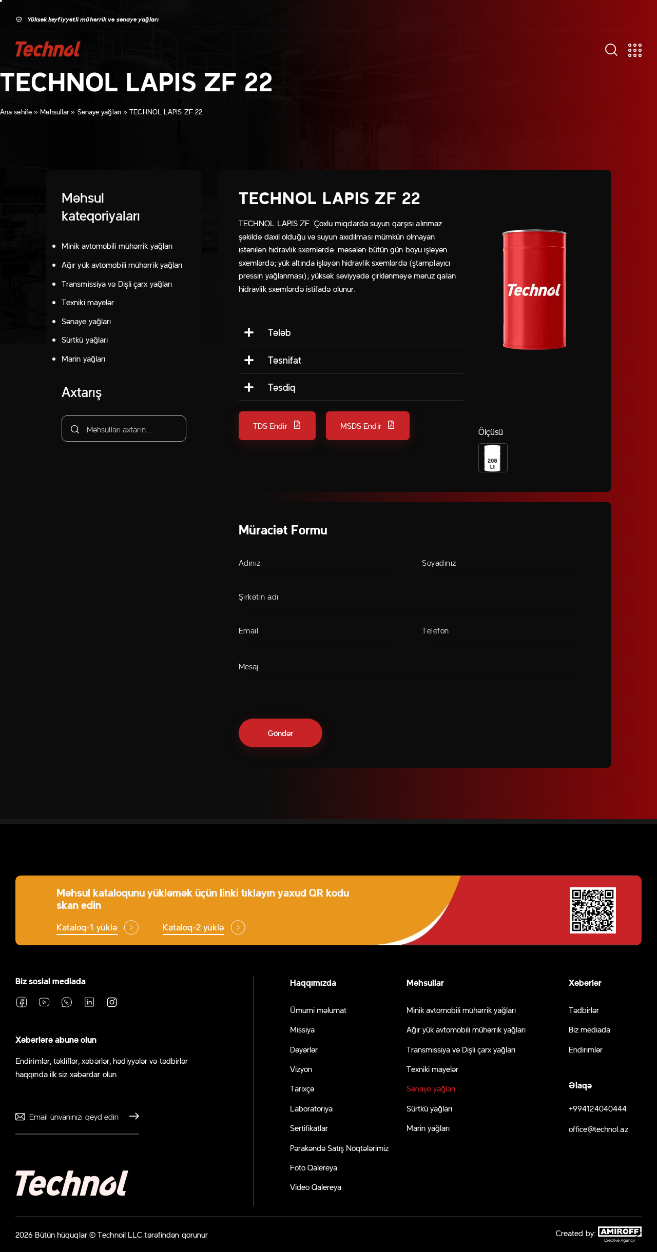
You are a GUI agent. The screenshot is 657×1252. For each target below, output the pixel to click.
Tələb (279, 332)
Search (74, 429)
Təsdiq (282, 386)
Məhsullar (54, 111)
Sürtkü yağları (85, 339)
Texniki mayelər (88, 301)
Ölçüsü (491, 431)
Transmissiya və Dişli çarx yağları (117, 283)
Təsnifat (285, 359)
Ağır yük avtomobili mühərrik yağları (122, 264)
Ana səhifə (16, 111)
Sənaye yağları (99, 111)
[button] (277, 425)
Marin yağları (83, 358)
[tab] (351, 332)
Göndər (131, 1116)
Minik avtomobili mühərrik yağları (117, 245)
